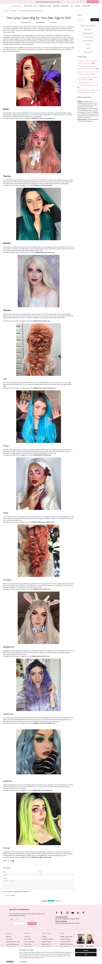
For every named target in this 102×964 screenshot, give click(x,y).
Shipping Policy (28, 946)
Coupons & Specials (65, 941)
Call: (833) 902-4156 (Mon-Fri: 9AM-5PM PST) (67, 919)
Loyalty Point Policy (65, 939)
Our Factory (9, 939)
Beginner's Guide (46, 941)
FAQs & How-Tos (46, 944)
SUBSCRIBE (32, 923)
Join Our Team (10, 946)
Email (11, 919)
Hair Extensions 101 (88, 40)
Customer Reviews (47, 946)
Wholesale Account (92, 1)
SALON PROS (65, 6)
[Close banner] (99, 949)
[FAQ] (81, 2)
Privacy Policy (27, 944)
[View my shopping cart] (85, 2)
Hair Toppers (28, 6)
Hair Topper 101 (88, 29)
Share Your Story (64, 946)
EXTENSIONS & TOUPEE (44, 6)
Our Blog (44, 936)
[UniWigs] (16, 6)
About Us (8, 936)
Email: (40, 871)
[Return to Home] (3, 11)
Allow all (86, 950)
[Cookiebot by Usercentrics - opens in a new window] (9, 962)
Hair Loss (88, 44)
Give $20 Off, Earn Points (66, 944)
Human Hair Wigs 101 (88, 33)
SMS (17, 919)
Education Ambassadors (12, 944)
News (88, 48)
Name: (4, 871)
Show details (23, 961)
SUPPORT (77, 6)
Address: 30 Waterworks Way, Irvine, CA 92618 (67, 923)
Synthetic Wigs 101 (88, 37)
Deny (86, 954)
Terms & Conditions (29, 941)
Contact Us (27, 936)
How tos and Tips (88, 52)
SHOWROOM (56, 6)
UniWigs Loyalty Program (66, 936)
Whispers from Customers (88, 25)
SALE (71, 6)
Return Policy (27, 939)
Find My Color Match (47, 939)
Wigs (35, 6)
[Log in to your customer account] (77, 2)
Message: (5, 878)
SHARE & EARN (86, 6)
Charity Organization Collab (13, 941)
